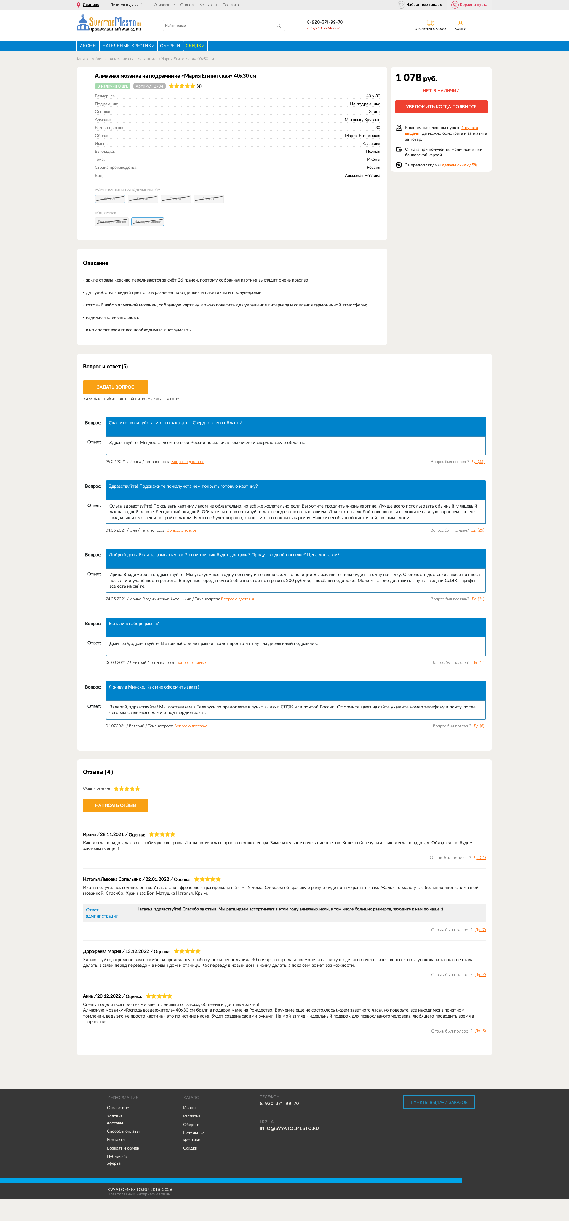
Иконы (189, 1107)
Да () (478, 462)
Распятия (192, 1116)
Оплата (187, 5)
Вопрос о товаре (181, 530)
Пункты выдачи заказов (439, 1102)
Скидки (190, 1148)
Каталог (84, 58)
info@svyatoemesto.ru (289, 1128)
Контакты (208, 5)
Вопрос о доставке (187, 461)
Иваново (91, 4)
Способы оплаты (123, 1131)
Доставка (231, 5)
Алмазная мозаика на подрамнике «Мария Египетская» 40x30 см (154, 58)
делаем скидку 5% (459, 165)
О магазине (164, 5)
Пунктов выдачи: (126, 4)
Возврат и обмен (123, 1148)
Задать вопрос (115, 386)
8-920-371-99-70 (325, 22)
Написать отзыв (115, 805)
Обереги (191, 1124)
